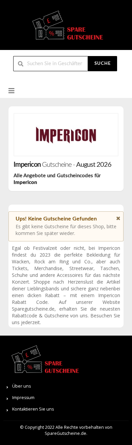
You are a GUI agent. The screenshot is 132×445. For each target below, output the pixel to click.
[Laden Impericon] (66, 134)
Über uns (21, 386)
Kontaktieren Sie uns (33, 409)
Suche (102, 63)
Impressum (23, 397)
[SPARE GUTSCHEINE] (66, 28)
